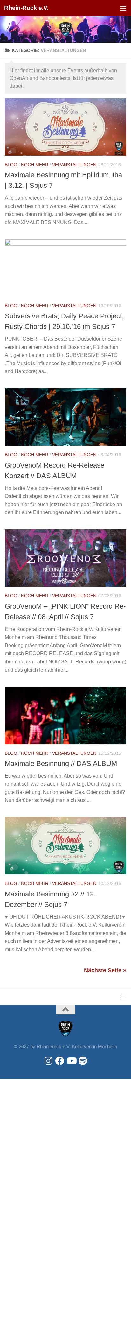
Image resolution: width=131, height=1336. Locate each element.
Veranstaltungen (74, 164)
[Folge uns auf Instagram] (48, 1061)
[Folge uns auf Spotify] (82, 1061)
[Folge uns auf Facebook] (59, 1061)
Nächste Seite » (105, 970)
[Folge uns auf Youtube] (71, 1061)
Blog (11, 164)
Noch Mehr (34, 164)
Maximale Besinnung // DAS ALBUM (61, 763)
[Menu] (123, 8)
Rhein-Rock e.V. (26, 7)
